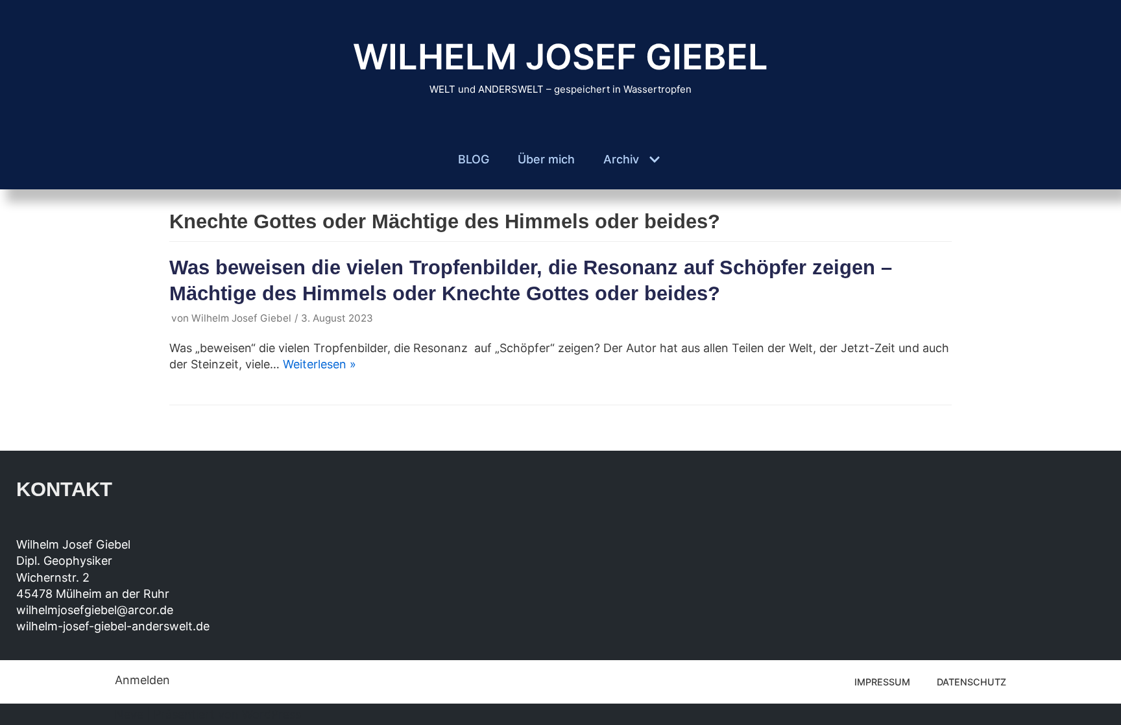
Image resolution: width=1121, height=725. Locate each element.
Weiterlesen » (319, 364)
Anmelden (142, 680)
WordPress (271, 714)
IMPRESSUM (882, 681)
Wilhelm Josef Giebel (241, 318)
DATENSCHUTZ (971, 681)
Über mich (546, 159)
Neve (129, 714)
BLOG (473, 159)
